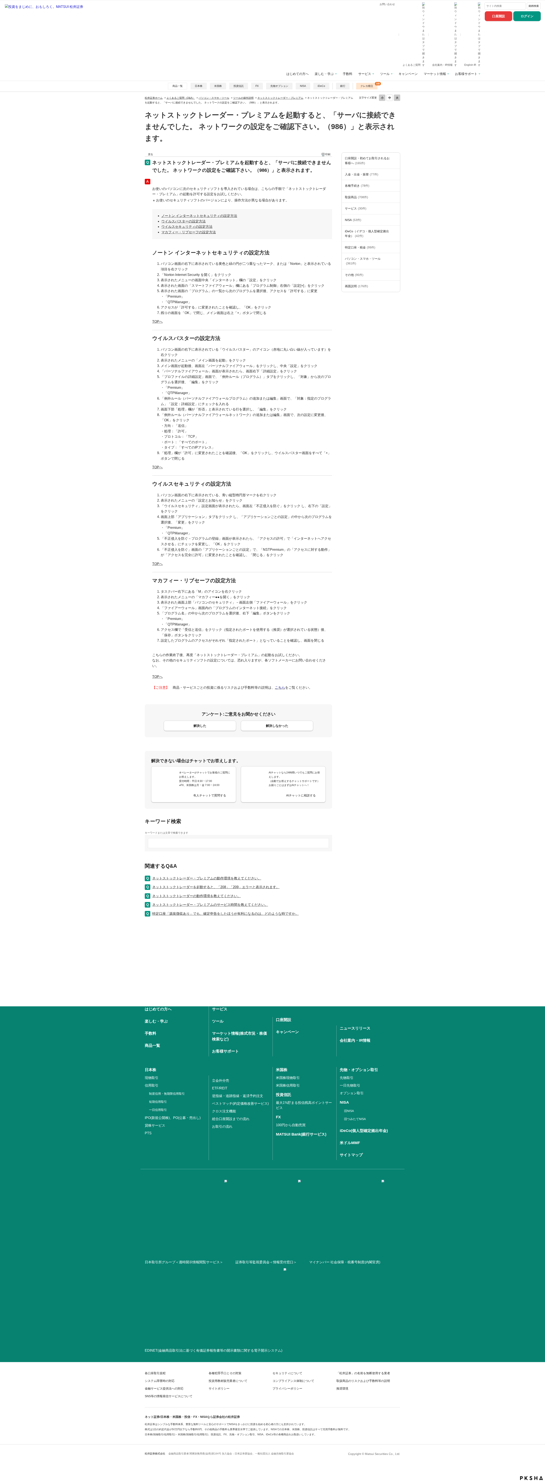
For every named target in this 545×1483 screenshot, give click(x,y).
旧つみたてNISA (355, 1119)
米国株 (218, 86)
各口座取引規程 (155, 1373)
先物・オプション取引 (359, 1070)
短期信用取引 (158, 1101)
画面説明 (356, 286)
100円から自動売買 (290, 1125)
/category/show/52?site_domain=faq (396, 274)
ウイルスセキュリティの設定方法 (186, 226)
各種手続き (357, 185)
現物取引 (151, 1078)
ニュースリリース (355, 1028)
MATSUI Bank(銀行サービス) (301, 1134)
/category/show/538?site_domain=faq (396, 219)
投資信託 (239, 86)
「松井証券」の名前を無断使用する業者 (363, 1373)
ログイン (527, 16)
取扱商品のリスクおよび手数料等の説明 (363, 1381)
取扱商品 (356, 197)
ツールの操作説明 (243, 97)
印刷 (327, 154)
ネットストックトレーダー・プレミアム (280, 97)
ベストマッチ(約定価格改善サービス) (240, 1103)
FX (257, 86)
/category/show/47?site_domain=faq (396, 197)
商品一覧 (177, 86)
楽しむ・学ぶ (324, 74)
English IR (470, 64)
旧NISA (349, 1111)
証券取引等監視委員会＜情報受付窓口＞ (266, 1262)
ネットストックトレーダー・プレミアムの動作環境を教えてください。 (206, 878)
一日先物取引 (350, 1085)
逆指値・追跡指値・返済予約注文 (237, 1096)
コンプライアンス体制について (293, 1381)
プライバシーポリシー (287, 1388)
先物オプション (279, 86)
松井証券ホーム (154, 97)
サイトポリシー (219, 1388)
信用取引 (151, 1085)
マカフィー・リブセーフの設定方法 (188, 232)
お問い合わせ (387, 4)
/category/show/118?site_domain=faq (396, 185)
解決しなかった (277, 725)
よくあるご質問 (412, 64)
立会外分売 (220, 1080)
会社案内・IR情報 (442, 64)
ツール (385, 74)
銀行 (342, 86)
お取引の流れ (222, 1126)
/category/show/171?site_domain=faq (396, 208)
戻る (150, 154)
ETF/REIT (219, 1088)
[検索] (522, 6)
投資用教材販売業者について (228, 1381)
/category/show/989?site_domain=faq (396, 286)
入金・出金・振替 (361, 174)
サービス (364, 74)
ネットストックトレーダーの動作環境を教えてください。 (196, 896)
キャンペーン (408, 74)
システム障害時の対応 (160, 1381)
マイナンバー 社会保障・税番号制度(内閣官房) (344, 1262)
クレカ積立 (366, 86)
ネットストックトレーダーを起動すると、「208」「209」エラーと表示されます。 (216, 887)
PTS (148, 1133)
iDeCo (321, 86)
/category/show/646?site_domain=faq (396, 234)
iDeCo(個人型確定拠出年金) (364, 1131)
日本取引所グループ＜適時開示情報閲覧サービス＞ (184, 1262)
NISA (303, 86)
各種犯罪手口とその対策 (225, 1373)
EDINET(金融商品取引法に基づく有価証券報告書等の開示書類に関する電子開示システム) (213, 1350)
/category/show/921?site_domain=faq (396, 174)
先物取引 (346, 1078)
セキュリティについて (287, 1373)
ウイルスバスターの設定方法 (183, 221)
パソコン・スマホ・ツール (214, 97)
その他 (354, 275)
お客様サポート (466, 74)
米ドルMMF (350, 1143)
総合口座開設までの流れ (231, 1119)
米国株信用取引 (288, 1085)
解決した (200, 725)
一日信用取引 (158, 1110)
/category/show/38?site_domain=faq (396, 247)
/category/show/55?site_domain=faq (396, 261)
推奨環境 (342, 1388)
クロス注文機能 (224, 1111)
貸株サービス (155, 1125)
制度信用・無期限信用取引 (167, 1093)
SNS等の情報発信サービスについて (168, 1396)
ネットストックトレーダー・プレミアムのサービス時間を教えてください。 (210, 904)
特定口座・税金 (360, 247)
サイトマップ (351, 1155)
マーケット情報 (435, 74)
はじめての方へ (297, 74)
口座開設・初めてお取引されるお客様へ (367, 160)
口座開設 (498, 16)
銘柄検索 (534, 5)
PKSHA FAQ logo (531, 1478)
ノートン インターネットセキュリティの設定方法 (199, 216)
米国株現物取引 (288, 1078)
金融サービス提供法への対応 (164, 1388)
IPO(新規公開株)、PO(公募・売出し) (173, 1118)
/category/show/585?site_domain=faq (396, 161)
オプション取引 (352, 1093)
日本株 (198, 86)
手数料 (347, 74)
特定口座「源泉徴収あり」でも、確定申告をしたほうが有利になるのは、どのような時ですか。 (225, 913)
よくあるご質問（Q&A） (180, 97)
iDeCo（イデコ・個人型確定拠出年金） (367, 233)
